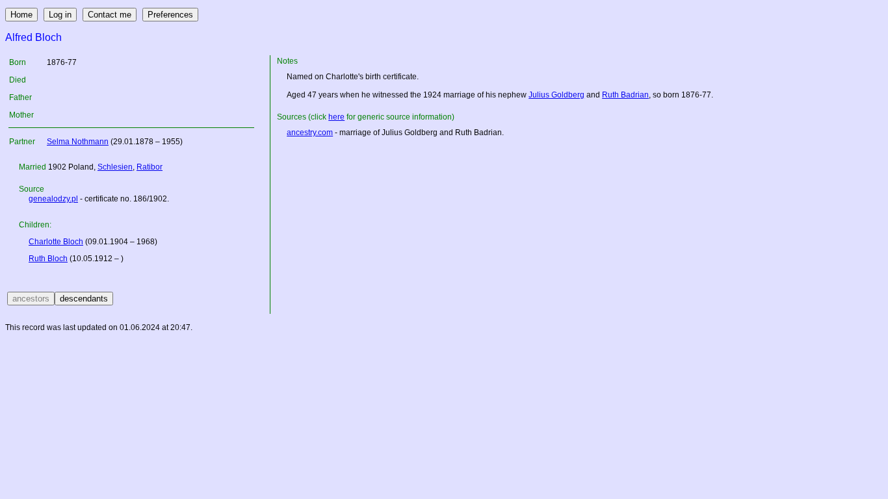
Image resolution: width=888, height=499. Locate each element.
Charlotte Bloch (56, 241)
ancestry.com (310, 132)
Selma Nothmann (78, 141)
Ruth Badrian (625, 94)
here (336, 117)
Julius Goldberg (556, 94)
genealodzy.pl (53, 198)
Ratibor (150, 167)
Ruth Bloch (48, 258)
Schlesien (115, 167)
